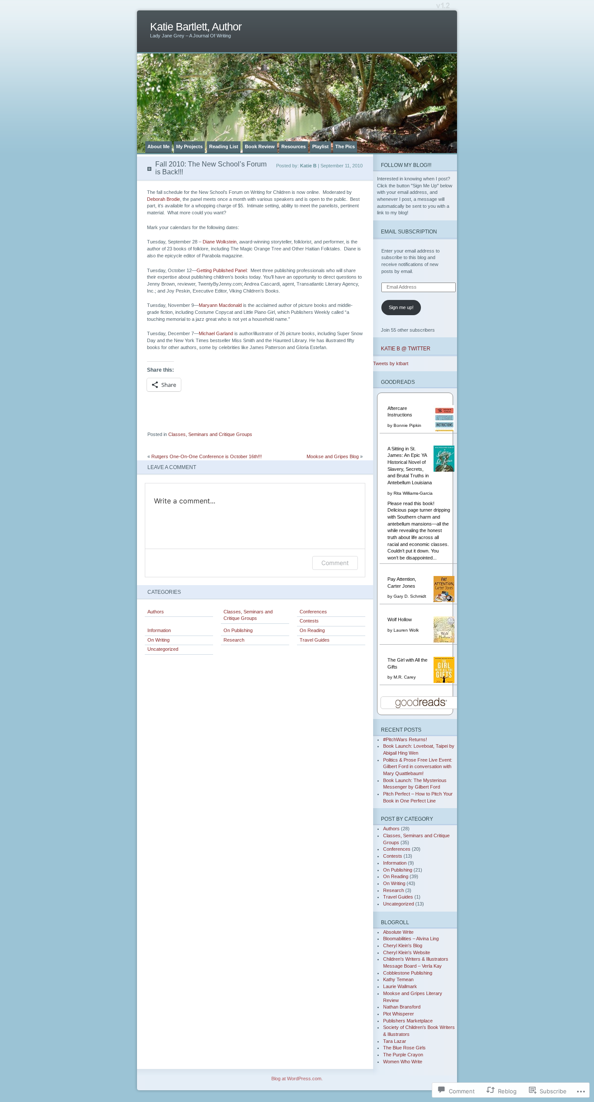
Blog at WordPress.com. (297, 1078)
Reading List (223, 146)
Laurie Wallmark (400, 986)
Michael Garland (216, 333)
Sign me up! (401, 307)
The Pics (345, 146)
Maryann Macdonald (221, 305)
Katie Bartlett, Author (195, 27)
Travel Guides (315, 640)
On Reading (312, 630)
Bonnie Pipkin (407, 425)
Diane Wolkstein (220, 241)
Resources (293, 146)
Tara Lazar (394, 1041)
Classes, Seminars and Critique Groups (210, 434)
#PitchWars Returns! (405, 739)
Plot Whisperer (398, 1013)
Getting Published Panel (222, 270)
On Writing (158, 640)
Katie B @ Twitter (405, 348)
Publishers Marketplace (408, 1020)
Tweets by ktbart (390, 363)
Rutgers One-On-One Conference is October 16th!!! (206, 456)
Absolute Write (398, 932)
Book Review (260, 146)
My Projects (189, 146)
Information (159, 630)
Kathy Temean (398, 979)
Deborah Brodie (163, 199)
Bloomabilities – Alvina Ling (411, 938)
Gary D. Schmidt (410, 596)
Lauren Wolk (406, 630)
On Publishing (238, 630)
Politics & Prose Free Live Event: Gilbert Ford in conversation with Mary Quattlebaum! (417, 766)
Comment (335, 562)
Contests (309, 620)
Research (234, 640)
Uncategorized (162, 649)
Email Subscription (409, 231)
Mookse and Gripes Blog (333, 456)
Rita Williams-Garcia (413, 493)
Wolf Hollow (399, 619)
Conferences (313, 611)
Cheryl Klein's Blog (402, 945)
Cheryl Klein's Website (406, 952)
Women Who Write (402, 1061)
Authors (155, 611)
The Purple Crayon (403, 1054)
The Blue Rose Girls (404, 1047)
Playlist (320, 146)
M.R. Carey (405, 677)
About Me (158, 146)
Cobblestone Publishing (407, 972)
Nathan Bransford (401, 1006)
